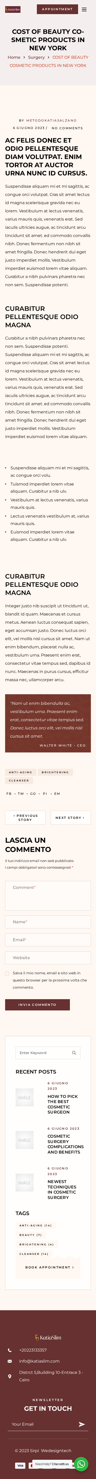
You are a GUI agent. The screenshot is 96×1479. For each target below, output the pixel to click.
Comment (24, 887)
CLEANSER (19, 780)
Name (20, 921)
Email (19, 939)
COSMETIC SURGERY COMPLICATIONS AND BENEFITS (66, 1144)
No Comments (67, 128)
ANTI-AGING (21, 772)
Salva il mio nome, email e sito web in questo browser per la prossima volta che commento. (50, 980)
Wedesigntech (56, 1450)
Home (14, 57)
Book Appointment (48, 1267)
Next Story (69, 818)
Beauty (30, 1235)
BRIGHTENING (55, 772)
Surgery (36, 57)
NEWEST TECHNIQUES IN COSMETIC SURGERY (62, 1189)
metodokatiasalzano (51, 120)
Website (21, 957)
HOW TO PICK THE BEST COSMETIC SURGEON (63, 1104)
